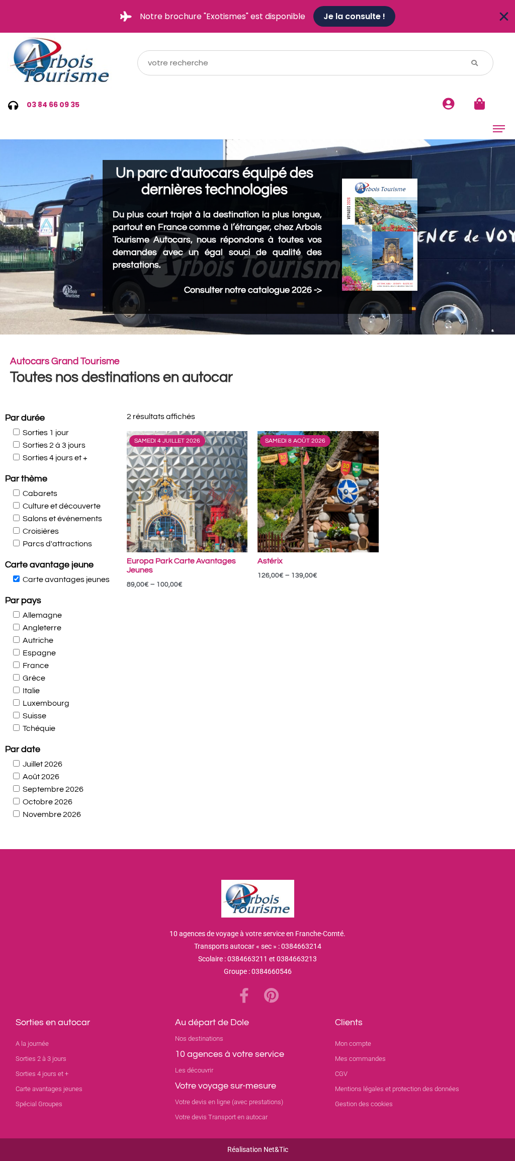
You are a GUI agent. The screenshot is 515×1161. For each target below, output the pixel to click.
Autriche (38, 640)
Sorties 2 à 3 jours (54, 445)
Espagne (39, 653)
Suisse (34, 716)
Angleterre (42, 628)
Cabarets (40, 493)
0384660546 (271, 971)
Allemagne (42, 615)
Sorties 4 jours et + (55, 458)
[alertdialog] (257, 16)
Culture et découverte (62, 506)
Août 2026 (41, 777)
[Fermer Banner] (504, 17)
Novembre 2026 (52, 814)
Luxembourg (46, 703)
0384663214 (301, 946)
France (36, 665)
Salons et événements (62, 519)
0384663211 (247, 959)
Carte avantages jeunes (66, 579)
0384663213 (297, 959)
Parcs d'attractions (57, 544)
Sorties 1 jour (46, 433)
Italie (31, 691)
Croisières (41, 531)
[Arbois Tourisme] (61, 63)
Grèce (34, 678)
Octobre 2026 (47, 802)
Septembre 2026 (53, 789)
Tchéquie (39, 728)
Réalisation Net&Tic (257, 1149)
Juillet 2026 (42, 764)
